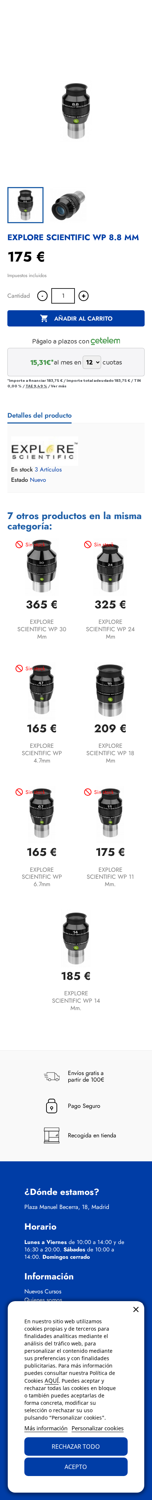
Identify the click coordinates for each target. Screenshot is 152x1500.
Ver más (58, 385)
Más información (46, 1428)
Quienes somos (43, 1300)
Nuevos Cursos (42, 1291)
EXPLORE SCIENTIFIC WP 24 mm (110, 629)
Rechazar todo (76, 1446)
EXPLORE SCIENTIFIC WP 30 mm (41, 629)
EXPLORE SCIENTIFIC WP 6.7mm (42, 877)
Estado (19, 480)
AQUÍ (52, 1380)
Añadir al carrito (76, 318)
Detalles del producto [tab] (39, 415)
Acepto (76, 1467)
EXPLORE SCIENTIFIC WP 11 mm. (110, 877)
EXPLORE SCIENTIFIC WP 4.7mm (42, 753)
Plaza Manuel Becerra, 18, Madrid (66, 1207)
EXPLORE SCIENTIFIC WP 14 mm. (76, 1000)
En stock (22, 469)
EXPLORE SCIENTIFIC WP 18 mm (110, 753)
